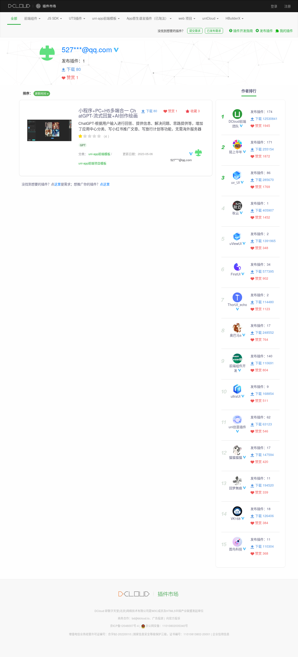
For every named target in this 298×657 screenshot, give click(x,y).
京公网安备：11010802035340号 (167, 626)
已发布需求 (214, 31)
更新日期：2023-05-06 (138, 154)
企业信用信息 (221, 634)
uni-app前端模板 (104, 18)
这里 (57, 184)
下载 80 (151, 110)
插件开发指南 (243, 30)
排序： (28, 93)
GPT (82, 145)
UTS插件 (76, 18)
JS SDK (53, 18)
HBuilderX (233, 18)
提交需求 (194, 31)
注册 (287, 6)
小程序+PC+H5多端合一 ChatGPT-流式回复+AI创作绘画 (108, 113)
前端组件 (31, 18)
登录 (274, 6)
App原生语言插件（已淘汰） (148, 18)
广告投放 (157, 618)
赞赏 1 (172, 110)
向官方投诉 (173, 618)
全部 (14, 18)
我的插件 (286, 30)
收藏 (195, 110)
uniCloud (209, 18)
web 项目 (186, 18)
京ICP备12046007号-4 (124, 626)
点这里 (105, 184)
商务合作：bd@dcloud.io (133, 618)
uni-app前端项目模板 (92, 163)
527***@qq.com (87, 49)
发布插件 (266, 30)
